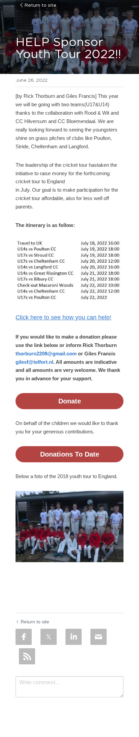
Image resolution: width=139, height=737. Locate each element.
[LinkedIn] (73, 637)
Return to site (40, 5)
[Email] (98, 637)
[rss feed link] (27, 656)
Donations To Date (69, 454)
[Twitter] (48, 637)
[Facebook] (24, 637)
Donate (69, 401)
